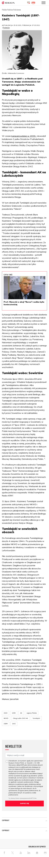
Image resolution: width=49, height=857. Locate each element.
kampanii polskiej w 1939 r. (24, 136)
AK (21, 713)
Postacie (6, 28)
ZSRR (6, 724)
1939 (14, 713)
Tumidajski (36, 718)
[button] (46, 820)
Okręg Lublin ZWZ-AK (20, 718)
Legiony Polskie (32, 713)
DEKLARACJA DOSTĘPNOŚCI (37, 846)
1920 (5, 713)
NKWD (6, 718)
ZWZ (14, 724)
